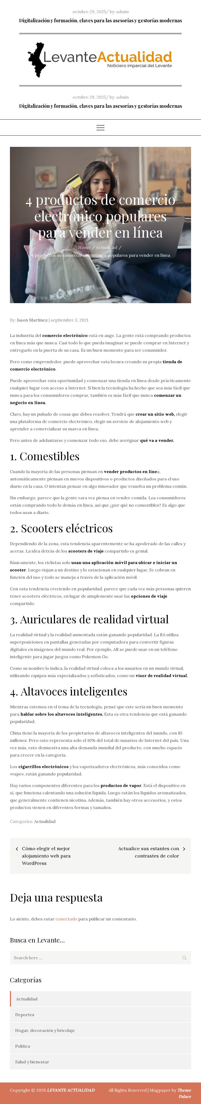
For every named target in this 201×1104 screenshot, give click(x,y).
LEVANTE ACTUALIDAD (70, 1090)
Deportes (24, 1014)
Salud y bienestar (32, 1061)
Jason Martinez (32, 320)
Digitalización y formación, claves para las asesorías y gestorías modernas (100, 20)
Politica (22, 1046)
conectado (66, 918)
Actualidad (44, 821)
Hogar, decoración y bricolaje (45, 1030)
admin (122, 11)
